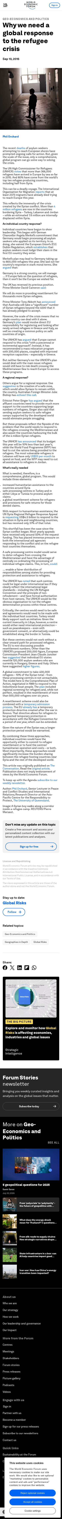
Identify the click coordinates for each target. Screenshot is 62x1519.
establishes (40, 247)
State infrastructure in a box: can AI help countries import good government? (38, 1256)
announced (48, 301)
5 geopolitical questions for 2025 (26, 1184)
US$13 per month (41, 456)
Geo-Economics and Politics (26, 19)
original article (40, 768)
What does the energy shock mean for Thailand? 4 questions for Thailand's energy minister (37, 1223)
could (53, 563)
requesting (12, 517)
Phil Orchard (11, 136)
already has (30, 707)
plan (18, 322)
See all (53, 1142)
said (43, 287)
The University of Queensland (31, 800)
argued (7, 267)
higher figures (31, 666)
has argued (35, 400)
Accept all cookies (32, 1502)
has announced (27, 441)
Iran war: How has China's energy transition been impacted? (38, 1271)
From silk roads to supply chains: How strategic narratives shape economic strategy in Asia (38, 1239)
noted (26, 581)
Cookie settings (33, 1510)
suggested (14, 657)
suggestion (9, 386)
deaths (21, 148)
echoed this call (26, 395)
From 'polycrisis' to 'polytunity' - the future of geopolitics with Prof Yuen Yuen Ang (37, 1206)
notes (17, 171)
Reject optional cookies (33, 1493)
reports (39, 191)
